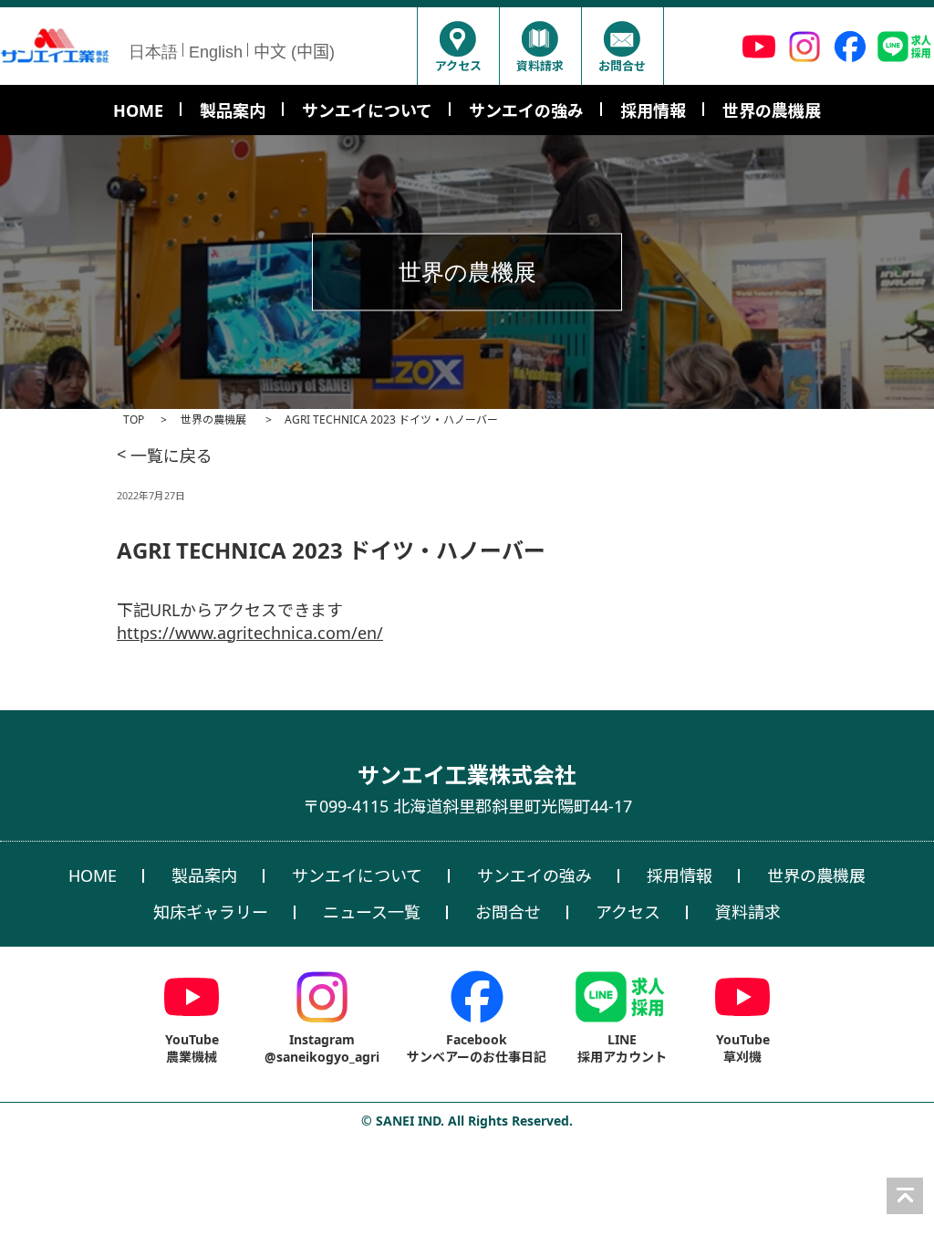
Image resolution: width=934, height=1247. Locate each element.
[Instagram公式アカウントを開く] (804, 46)
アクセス (458, 66)
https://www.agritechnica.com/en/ (250, 633)
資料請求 (540, 66)
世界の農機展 (215, 419)
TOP (133, 419)
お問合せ (622, 66)
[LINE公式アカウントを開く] (905, 46)
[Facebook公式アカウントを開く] (850, 46)
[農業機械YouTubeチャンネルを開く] (759, 46)
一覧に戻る (165, 455)
